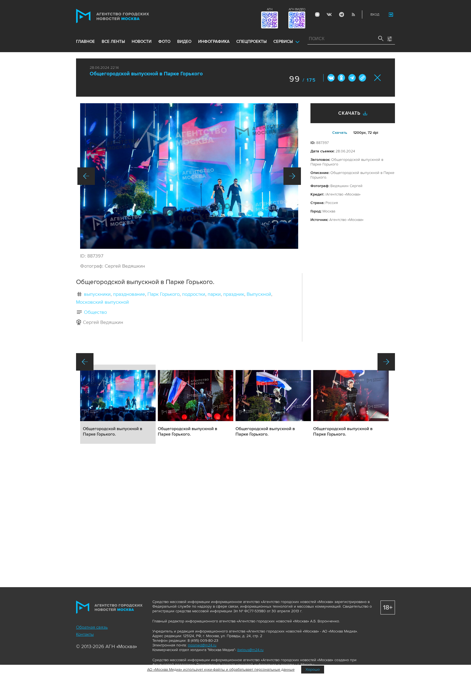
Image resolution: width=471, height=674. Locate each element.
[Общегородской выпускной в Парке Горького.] (189, 176)
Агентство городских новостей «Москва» (123, 16)
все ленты (113, 41)
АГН (270, 9)
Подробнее (118, 404)
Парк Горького (163, 294)
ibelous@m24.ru (250, 650)
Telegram (341, 14)
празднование (129, 294)
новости (142, 41)
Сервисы (283, 41)
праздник (233, 294)
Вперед (292, 176)
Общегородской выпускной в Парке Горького (146, 74)
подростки (193, 294)
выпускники (97, 294)
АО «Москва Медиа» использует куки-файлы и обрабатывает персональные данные (221, 669)
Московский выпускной (102, 302)
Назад (86, 176)
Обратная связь (92, 627)
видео (184, 41)
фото (164, 41)
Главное (85, 41)
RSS (353, 14)
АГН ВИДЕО (297, 9)
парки (214, 294)
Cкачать (339, 132)
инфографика (214, 41)
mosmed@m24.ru (202, 645)
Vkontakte (329, 14)
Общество (95, 312)
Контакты (85, 634)
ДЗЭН (317, 14)
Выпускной (259, 294)
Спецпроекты (251, 41)
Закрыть (377, 77)
